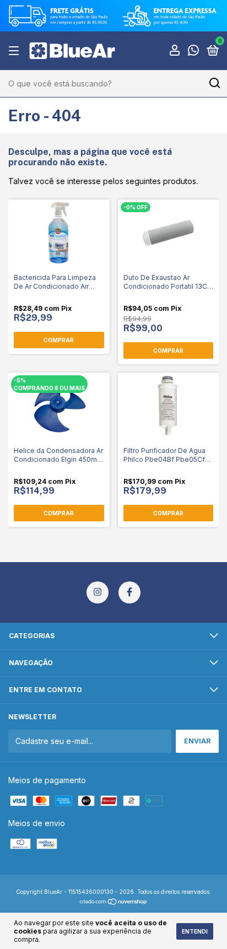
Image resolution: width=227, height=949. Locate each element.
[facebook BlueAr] (129, 592)
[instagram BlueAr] (98, 592)
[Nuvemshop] (113, 902)
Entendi (195, 931)
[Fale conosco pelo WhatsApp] (193, 51)
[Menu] (15, 51)
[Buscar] (214, 83)
